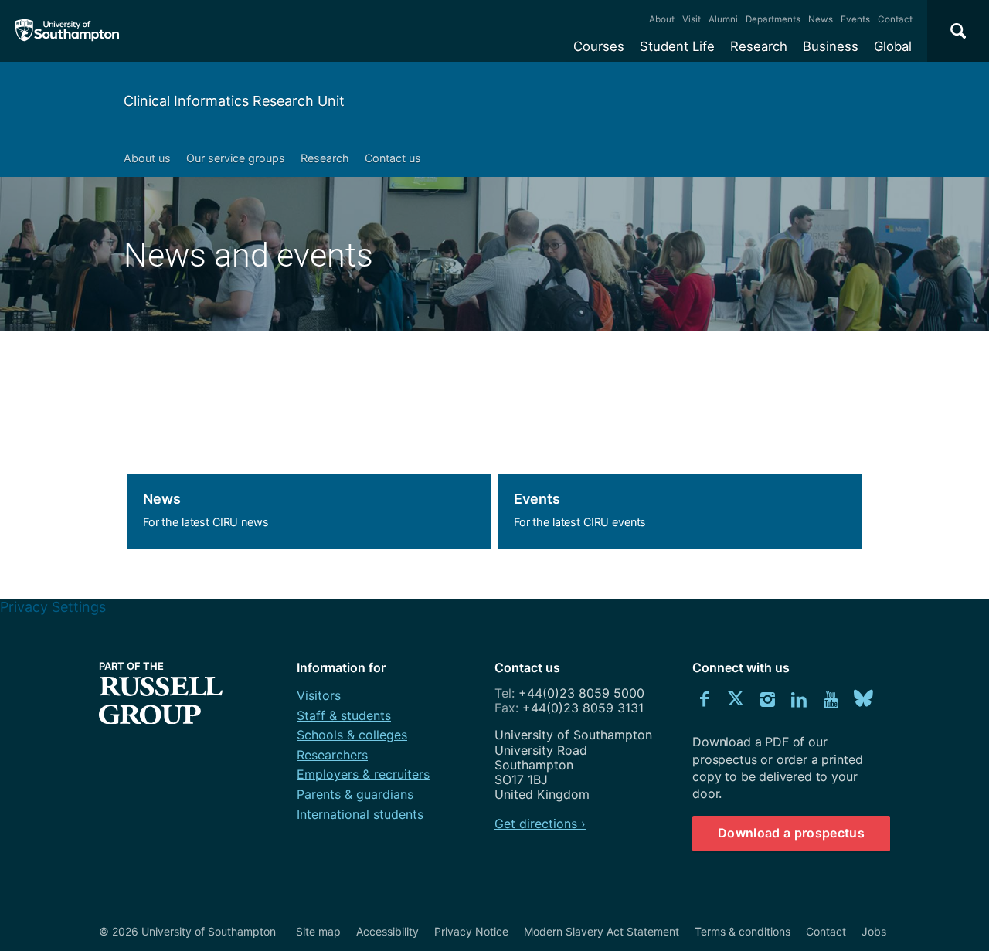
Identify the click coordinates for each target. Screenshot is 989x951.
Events (855, 19)
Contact (895, 19)
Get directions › (540, 823)
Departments (773, 19)
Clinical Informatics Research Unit (234, 101)
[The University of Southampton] (67, 31)
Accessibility (387, 931)
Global (893, 46)
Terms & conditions (742, 931)
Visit (691, 19)
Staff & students (344, 715)
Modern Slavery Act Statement (601, 931)
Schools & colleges (352, 734)
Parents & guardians (355, 794)
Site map (318, 931)
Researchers (332, 754)
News (820, 19)
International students (360, 814)
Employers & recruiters (363, 774)
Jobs (874, 931)
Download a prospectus (791, 833)
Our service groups (235, 158)
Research (758, 46)
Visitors (319, 695)
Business (830, 46)
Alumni (723, 19)
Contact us (393, 158)
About (662, 19)
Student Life (677, 46)
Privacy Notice (471, 931)
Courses (598, 46)
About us (147, 158)
